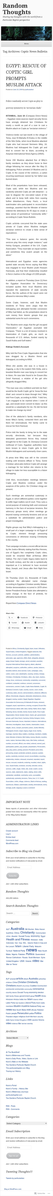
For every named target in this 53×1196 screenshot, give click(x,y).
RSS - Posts (10, 1106)
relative (17, 759)
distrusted (29, 696)
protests (28, 753)
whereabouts (38, 785)
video (35, 960)
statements (19, 772)
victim (16, 781)
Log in (8, 834)
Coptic (22, 686)
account (14, 655)
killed (41, 999)
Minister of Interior (16, 737)
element (41, 702)
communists (19, 989)
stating (31, 772)
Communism (41, 932)
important (27, 721)
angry (8, 661)
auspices (16, 667)
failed (18, 709)
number (8, 743)
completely (34, 680)
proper (16, 753)
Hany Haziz (18, 718)
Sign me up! (13, 1155)
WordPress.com (12, 843)
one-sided (26, 743)
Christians (24, 677)
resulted (33, 762)
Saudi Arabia (10, 652)
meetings (31, 734)
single (19, 769)
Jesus (13, 728)
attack (33, 664)
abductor (35, 652)
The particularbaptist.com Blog (18, 1068)
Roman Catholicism (13, 957)
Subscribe (13, 876)
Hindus (16, 999)
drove (44, 696)
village (21, 781)
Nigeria (14, 954)
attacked (38, 664)
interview (9, 724)
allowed (41, 658)
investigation (17, 724)
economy (35, 935)
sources (8, 772)
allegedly (35, 658)
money (32, 737)
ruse (7, 766)
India (41, 939)
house (21, 721)
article (19, 978)
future (27, 715)
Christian (9, 677)
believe (14, 671)
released (23, 759)
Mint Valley (26, 737)
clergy (8, 680)
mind (7, 737)
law (17, 1002)
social (40, 769)
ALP (8, 929)
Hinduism (34, 939)
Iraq (20, 943)
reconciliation (34, 756)
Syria (43, 957)
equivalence (21, 705)
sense (40, 766)
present (25, 750)
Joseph (18, 728)
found (30, 712)
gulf (12, 718)
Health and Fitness (18, 939)
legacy (26, 731)
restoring (27, 762)
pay (21, 747)
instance (34, 721)
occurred (15, 743)
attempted (9, 667)
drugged (9, 699)
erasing (28, 705)
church (19, 985)
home (42, 718)
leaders (22, 1002)
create (40, 690)
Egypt (27, 648)
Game (32, 715)
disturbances (37, 696)
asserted (39, 661)
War (41, 961)
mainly (39, 731)
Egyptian (31, 699)
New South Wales (19, 1010)
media (42, 1003)
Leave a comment (29, 788)
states (26, 772)
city (34, 677)
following (9, 712)
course (31, 690)
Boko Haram (40, 929)
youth (14, 788)
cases (13, 674)
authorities (23, 667)
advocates (9, 658)
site (27, 769)
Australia (17, 928)
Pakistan (21, 954)
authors (30, 667)
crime (8, 936)
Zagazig (19, 788)
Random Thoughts (17, 9)
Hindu (43, 996)
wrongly (8, 788)
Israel (36, 648)
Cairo (29, 671)
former (25, 712)
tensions (24, 778)
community (26, 680)
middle (44, 734)
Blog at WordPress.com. (13, 1189)
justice (31, 728)
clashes (42, 677)
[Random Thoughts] (26, 33)
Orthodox (41, 648)
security (28, 766)
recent (27, 756)
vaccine (35, 1020)
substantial (9, 775)
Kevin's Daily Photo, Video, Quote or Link (22, 1058)
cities (30, 677)
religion (15, 1016)
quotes (8, 756)
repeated (37, 759)
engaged (9, 705)
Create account (12, 830)
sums (30, 775)
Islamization (36, 724)
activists (20, 655)
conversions (10, 686)
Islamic (28, 724)
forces (15, 712)
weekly (30, 785)
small (30, 769)
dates (15, 693)
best (19, 671)
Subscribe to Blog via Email (23, 851)
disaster (14, 936)
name (8, 740)
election (41, 992)
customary (9, 693)
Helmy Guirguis (35, 718)
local (34, 731)
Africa (14, 648)
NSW (29, 1010)
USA (22, 960)
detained (37, 693)
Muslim (38, 737)
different (43, 693)
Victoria (28, 961)
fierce (40, 709)
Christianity (20, 648)
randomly (14, 756)
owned (39, 743)
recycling (42, 756)
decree (20, 693)
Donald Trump (24, 936)
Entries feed (10, 837)
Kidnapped (9, 731)
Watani (16, 785)
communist (10, 989)
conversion (36, 683)
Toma (30, 778)
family (30, 709)
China (16, 932)
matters (25, 734)
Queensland (40, 954)
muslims (44, 737)
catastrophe (23, 674)
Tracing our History (13, 1071)
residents (20, 762)
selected (34, 766)
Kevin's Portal (11, 1085)
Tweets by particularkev (15, 1178)
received (21, 756)
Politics (30, 954)
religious (22, 1016)
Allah (29, 658)
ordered (33, 743)
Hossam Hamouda (12, 721)
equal (15, 705)
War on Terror (11, 964)
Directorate (14, 696)
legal (30, 731)
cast (17, 674)
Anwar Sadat (14, 661)
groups (8, 718)
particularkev (29, 89)
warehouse (9, 785)
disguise (22, 696)
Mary (20, 734)
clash (37, 677)
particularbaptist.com (14, 1095)
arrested (33, 661)
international (42, 721)
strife (39, 772)
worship (30, 1023)
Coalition (33, 985)
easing (14, 699)
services (8, 769)
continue (23, 683)
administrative (35, 655)
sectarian (22, 766)
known (16, 731)
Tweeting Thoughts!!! (19, 1171)
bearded (9, 671)
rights (43, 762)
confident (9, 683)
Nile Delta (33, 740)
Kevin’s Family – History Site (17, 1088)
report (42, 759)
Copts (21, 690)
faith (22, 709)
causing (30, 674)
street (35, 772)
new (43, 1006)
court (36, 690)
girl (36, 715)
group (32, 996)
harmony (26, 718)
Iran (16, 942)
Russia (25, 957)
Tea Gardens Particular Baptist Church (21, 1065)
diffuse (8, 696)
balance (41, 667)
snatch (35, 769)
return (39, 762)
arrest (27, 661)
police (15, 750)
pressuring (9, 753)
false (26, 709)
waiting (44, 781)
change (41, 674)
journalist (25, 728)
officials (34, 1010)
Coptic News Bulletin (32, 686)
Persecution (41, 747)
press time (39, 750)
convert (17, 686)
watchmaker (24, 785)
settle (14, 769)
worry (45, 785)
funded (22, 715)
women (24, 1023)
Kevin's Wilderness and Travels (18, 1055)
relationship (10, 759)
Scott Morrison (34, 957)
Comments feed (12, 840)
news (28, 740)
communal (18, 680)
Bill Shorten (29, 929)
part (43, 743)
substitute (17, 775)
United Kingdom (20, 652)
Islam (31, 648)
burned (24, 671)
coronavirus (38, 988)
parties (17, 747)
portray (20, 750)
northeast (41, 740)
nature (12, 740)
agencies (20, 658)
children (9, 982)
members (38, 734)
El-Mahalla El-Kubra (31, 702)
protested (22, 753)
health (38, 995)
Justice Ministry (39, 728)
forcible (20, 712)
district (14, 992)
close (12, 680)
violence (27, 781)
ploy (10, 750)
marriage (9, 734)
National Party (19, 950)
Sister (23, 769)
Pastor (8, 1013)
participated (10, 747)
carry (40, 671)
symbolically (10, 778)
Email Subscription (18, 1131)
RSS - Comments (12, 1109)
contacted (16, 683)
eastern (20, 699)
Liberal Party (30, 1002)
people (25, 747)
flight (43, 709)
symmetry (18, 778)
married (15, 734)
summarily (24, 775)
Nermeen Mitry (20, 740)
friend (17, 715)
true (34, 778)
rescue (8, 762)
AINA (25, 658)
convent (29, 683)
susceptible (37, 775)
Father (35, 709)
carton (8, 674)
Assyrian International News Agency (18, 664)
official (20, 743)
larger (21, 731)
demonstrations (28, 693)
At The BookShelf (12, 1052)
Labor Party (10, 1002)
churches (25, 985)
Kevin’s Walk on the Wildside (17, 1061)
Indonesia (10, 943)
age (15, 658)
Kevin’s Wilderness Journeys (17, 1091)
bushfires (9, 933)
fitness (16, 996)
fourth (34, 712)
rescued (14, 762)
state (13, 772)
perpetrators (32, 747)
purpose (34, 753)
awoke (36, 667)
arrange (22, 661)
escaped (35, 705)
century (36, 674)
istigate (8, 728)
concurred (41, 680)
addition (26, 655)
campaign (35, 671)
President (32, 750)
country (26, 690)
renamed (30, 759)
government (41, 715)
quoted (40, 753)
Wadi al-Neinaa (36, 781)
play (7, 750)
